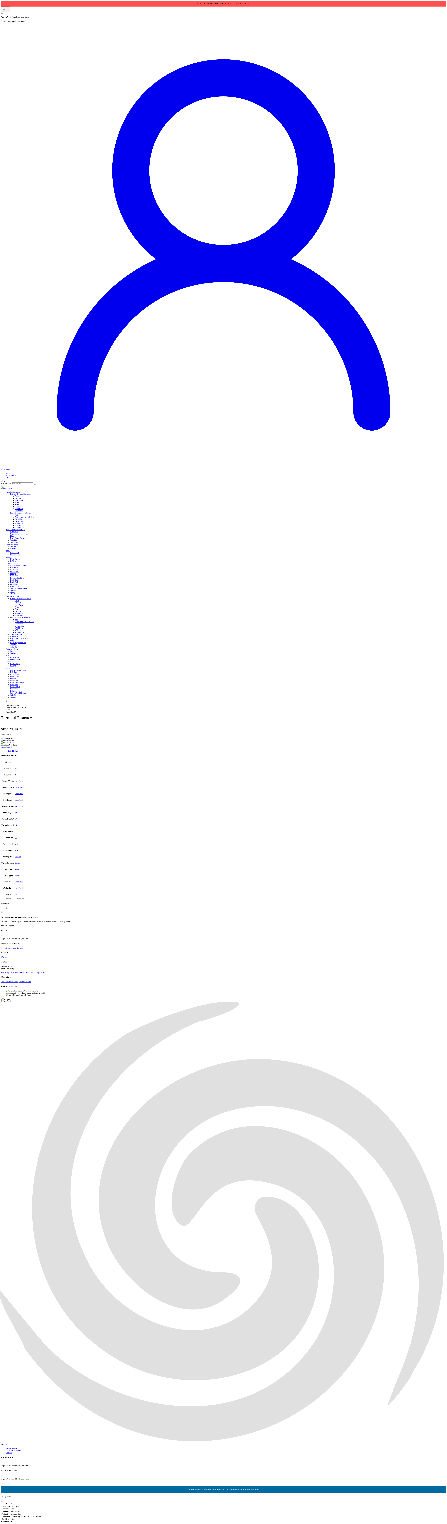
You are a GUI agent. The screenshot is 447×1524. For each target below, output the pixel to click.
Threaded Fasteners (13, 492)
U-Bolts (18, 507)
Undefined (19, 781)
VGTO (17, 894)
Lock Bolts (14, 580)
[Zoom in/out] (2, 1483)
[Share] (6, 1483)
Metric (17, 869)
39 (16, 813)
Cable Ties (14, 532)
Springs (13, 593)
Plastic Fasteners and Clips (15, 530)
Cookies (9, 1453)
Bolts (17, 496)
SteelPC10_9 (19, 806)
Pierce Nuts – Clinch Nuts (24, 517)
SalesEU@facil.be (7, 973)
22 (16, 769)
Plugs (12, 536)
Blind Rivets (14, 553)
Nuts (16, 515)
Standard (18, 857)
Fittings (13, 574)
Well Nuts (18, 525)
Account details (11, 475)
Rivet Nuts (19, 519)
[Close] (2, 13)
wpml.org (207, 1489)
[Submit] (35, 484)
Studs (17, 504)
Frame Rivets (15, 555)
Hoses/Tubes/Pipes (17, 578)
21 (16, 775)
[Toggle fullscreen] (4, 1483)
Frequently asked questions (21, 982)
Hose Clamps (15, 559)
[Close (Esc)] (9, 1483)
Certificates (12, 948)
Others (8, 563)
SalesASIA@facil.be (22, 973)
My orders (9, 473)
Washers (13, 549)
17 (16, 819)
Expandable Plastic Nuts (19, 534)
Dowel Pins (14, 572)
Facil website (6, 982)
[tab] (226, 751)
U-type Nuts (19, 521)
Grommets (14, 576)
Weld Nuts (19, 523)
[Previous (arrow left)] (2, 1485)
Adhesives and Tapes (18, 565)
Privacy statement (12, 1448)
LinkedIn (6, 957)
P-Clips (13, 561)
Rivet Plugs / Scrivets (18, 538)
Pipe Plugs (19, 500)
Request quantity (7, 747)
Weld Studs (19, 511)
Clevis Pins (14, 569)
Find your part (6, 484)
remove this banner (253, 1489)
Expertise (20, 948)
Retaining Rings (16, 586)
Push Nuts (14, 584)
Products (4, 948)
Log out (8, 477)
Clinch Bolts (19, 498)
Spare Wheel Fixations (18, 588)
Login (3, 486)
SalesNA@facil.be (37, 973)
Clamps (8, 557)
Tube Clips (14, 542)
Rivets (8, 551)
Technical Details (12, 751)
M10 (16, 844)
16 (16, 825)
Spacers (13, 546)
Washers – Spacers (12, 544)
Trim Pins (13, 540)
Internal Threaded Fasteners (20, 513)
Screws (17, 502)
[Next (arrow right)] (4, 1485)
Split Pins (13, 590)
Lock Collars (15, 582)
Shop (7, 703)
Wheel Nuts (19, 528)
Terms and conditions (13, 1451)
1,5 (16, 831)
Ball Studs (14, 567)
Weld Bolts (19, 509)
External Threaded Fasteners (20, 494)
